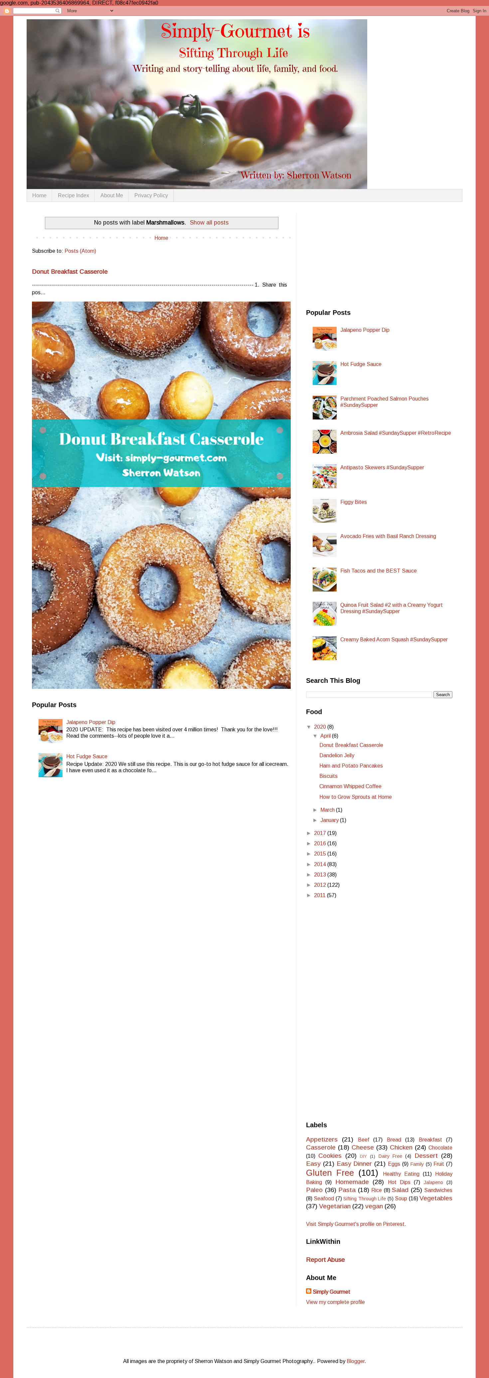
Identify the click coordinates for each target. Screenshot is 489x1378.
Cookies (330, 1155)
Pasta (347, 1189)
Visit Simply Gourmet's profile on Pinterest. (356, 1224)
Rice (376, 1190)
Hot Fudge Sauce (86, 756)
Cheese (363, 1147)
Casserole (321, 1147)
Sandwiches (438, 1190)
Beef (363, 1140)
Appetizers (322, 1139)
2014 (320, 864)
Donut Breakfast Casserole (70, 271)
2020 (320, 727)
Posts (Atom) (80, 251)
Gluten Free (330, 1172)
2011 (320, 895)
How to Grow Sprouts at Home (355, 797)
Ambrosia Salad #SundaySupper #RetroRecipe (395, 433)
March (328, 810)
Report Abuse (325, 1259)
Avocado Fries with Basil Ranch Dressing (388, 536)
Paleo (314, 1189)
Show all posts (209, 222)
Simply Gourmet (331, 1292)
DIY (363, 1156)
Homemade (352, 1181)
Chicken (401, 1147)
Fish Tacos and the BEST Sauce (378, 571)
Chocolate (440, 1147)
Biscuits (328, 776)
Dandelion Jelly (336, 755)
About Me (111, 195)
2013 (320, 874)
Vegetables (435, 1198)
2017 (320, 833)
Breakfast (430, 1140)
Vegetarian (335, 1206)
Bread (394, 1140)
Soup (401, 1198)
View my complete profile (335, 1302)
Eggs (394, 1164)
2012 (320, 885)
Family (417, 1164)
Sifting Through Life (364, 1198)
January (330, 820)
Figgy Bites (353, 502)
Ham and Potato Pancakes (351, 766)
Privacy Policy (151, 195)
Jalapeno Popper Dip (90, 722)
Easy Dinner (354, 1163)
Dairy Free (390, 1156)
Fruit (438, 1164)
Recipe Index (73, 195)
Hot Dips (399, 1182)
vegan (374, 1206)
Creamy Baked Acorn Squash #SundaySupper (394, 639)
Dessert (426, 1155)
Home (39, 195)
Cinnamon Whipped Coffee (350, 786)
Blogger (356, 1361)
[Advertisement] (356, 255)
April (326, 736)
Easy (313, 1163)
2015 (320, 854)
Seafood (324, 1198)
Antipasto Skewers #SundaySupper (382, 467)
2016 (320, 843)
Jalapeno (433, 1182)
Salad (400, 1189)
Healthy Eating (401, 1174)
